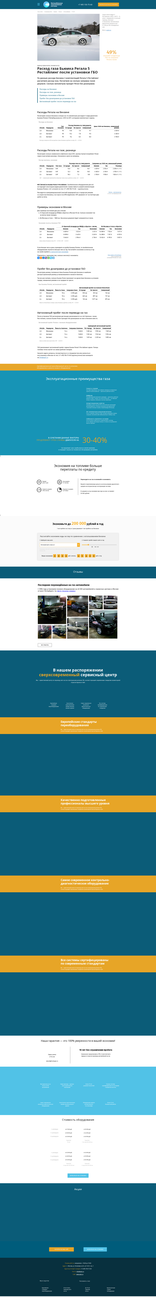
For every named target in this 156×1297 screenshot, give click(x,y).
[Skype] (51, 258)
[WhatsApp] (48, 258)
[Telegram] (53, 258)
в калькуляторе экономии (59, 252)
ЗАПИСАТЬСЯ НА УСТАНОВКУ (108, 4)
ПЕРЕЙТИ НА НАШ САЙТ (61, 1249)
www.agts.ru (79, 1274)
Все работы (45, 645)
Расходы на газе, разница (50, 92)
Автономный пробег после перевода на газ (58, 101)
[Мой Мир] (43, 258)
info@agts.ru (43, 357)
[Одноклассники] (41, 258)
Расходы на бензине (48, 89)
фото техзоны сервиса (66, 591)
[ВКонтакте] (38, 258)
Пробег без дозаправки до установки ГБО (57, 98)
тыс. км (97, 546)
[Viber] (46, 258)
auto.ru (108, 30)
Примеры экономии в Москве (52, 95)
